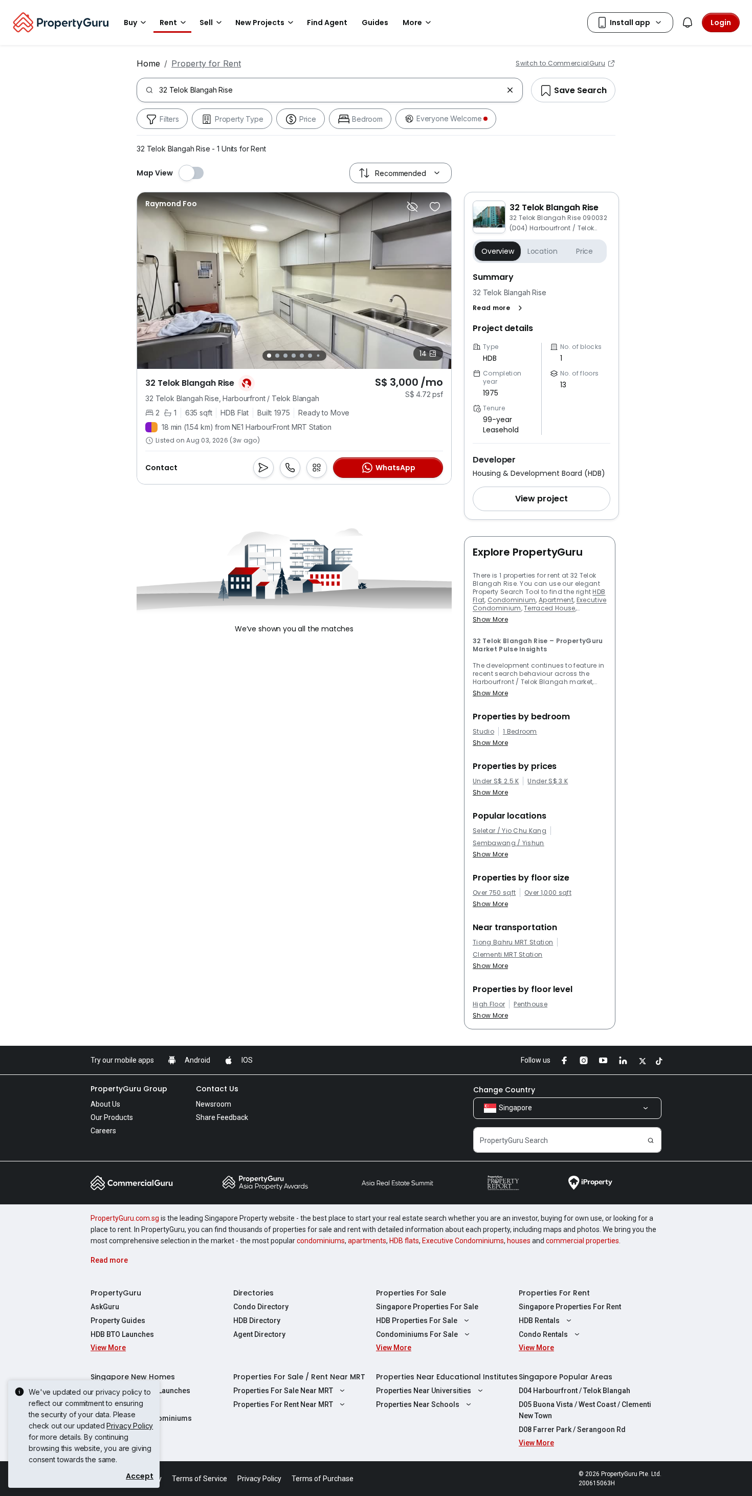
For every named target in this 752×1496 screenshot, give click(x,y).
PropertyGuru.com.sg (125, 1218)
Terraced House (549, 608)
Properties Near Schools (417, 1404)
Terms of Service (199, 1479)
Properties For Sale (411, 1293)
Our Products (112, 1117)
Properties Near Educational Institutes (447, 1377)
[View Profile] (171, 204)
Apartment (556, 600)
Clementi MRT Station (507, 955)
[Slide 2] (277, 356)
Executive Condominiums (463, 1241)
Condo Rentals (543, 1334)
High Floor (489, 1004)
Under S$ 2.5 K (496, 781)
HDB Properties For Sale (416, 1320)
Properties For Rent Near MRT (283, 1404)
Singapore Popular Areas (565, 1377)
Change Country (504, 1090)
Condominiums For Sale (417, 1334)
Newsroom (213, 1104)
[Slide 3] (285, 356)
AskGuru (105, 1307)
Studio (483, 732)
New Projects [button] (259, 22)
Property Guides (118, 1320)
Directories (253, 1293)
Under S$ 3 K (547, 781)
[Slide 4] (294, 356)
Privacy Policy (129, 1425)
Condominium (512, 600)
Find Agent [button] (327, 22)
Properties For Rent (554, 1293)
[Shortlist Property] (435, 207)
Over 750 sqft (494, 893)
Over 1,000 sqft (547, 893)
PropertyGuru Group (129, 1089)
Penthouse (530, 1004)
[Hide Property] (412, 207)
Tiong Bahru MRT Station (513, 942)
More (412, 22)
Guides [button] (375, 22)
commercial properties (582, 1241)
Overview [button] (497, 251)
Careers (103, 1131)
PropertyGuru (116, 1293)
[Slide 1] (269, 356)
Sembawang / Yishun (508, 843)
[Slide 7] (318, 356)
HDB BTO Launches (122, 1334)
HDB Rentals (539, 1320)
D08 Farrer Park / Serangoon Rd (572, 1429)
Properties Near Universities (423, 1391)
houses (518, 1241)
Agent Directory (259, 1334)
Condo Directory (261, 1307)
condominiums (321, 1241)
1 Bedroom (520, 732)
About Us (105, 1104)
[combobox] (330, 90)
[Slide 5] (302, 356)
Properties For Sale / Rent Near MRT (299, 1377)
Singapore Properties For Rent (570, 1307)
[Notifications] (687, 22)
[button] (499, 308)
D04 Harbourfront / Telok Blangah (574, 1391)
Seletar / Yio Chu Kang (509, 831)
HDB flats (404, 1241)
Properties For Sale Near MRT (283, 1391)
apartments (367, 1241)
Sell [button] (206, 22)
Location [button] (542, 251)
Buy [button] (130, 22)
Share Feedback (222, 1117)
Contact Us (217, 1089)
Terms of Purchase (322, 1479)
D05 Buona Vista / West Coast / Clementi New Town (585, 1410)
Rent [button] (168, 22)
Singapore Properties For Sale (427, 1307)
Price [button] (584, 251)
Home (148, 63)
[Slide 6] (310, 356)
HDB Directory (256, 1320)
